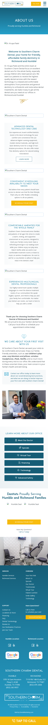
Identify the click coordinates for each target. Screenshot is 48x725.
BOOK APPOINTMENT (35, 617)
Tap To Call (26, 721)
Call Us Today (24, 532)
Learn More (24, 159)
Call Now (36, 4)
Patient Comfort (31, 593)
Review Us (6, 624)
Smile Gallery (30, 596)
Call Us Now (30, 610)
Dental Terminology (9, 621)
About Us (29, 578)
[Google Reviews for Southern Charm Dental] (12, 655)
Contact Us (6, 610)
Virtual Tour (25, 455)
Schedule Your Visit (24, 203)
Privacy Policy (14, 707)
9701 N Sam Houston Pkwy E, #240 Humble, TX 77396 (12, 682)
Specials (25, 448)
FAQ (3, 618)
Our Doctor (30, 584)
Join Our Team (7, 630)
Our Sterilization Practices (11, 627)
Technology (25, 470)
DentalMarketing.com (26, 712)
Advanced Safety (25, 478)
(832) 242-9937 (12, 687)
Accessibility (25, 707)
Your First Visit (31, 575)
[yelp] (14, 646)
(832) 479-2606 (36, 685)
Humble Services (8, 575)
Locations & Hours (9, 613)
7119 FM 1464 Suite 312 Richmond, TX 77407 (36, 680)
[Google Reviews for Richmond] (35, 655)
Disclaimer (35, 707)
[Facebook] (9, 646)
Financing (25, 463)
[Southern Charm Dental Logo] (12, 4)
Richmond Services (9, 578)
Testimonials (30, 587)
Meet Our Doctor (25, 440)
